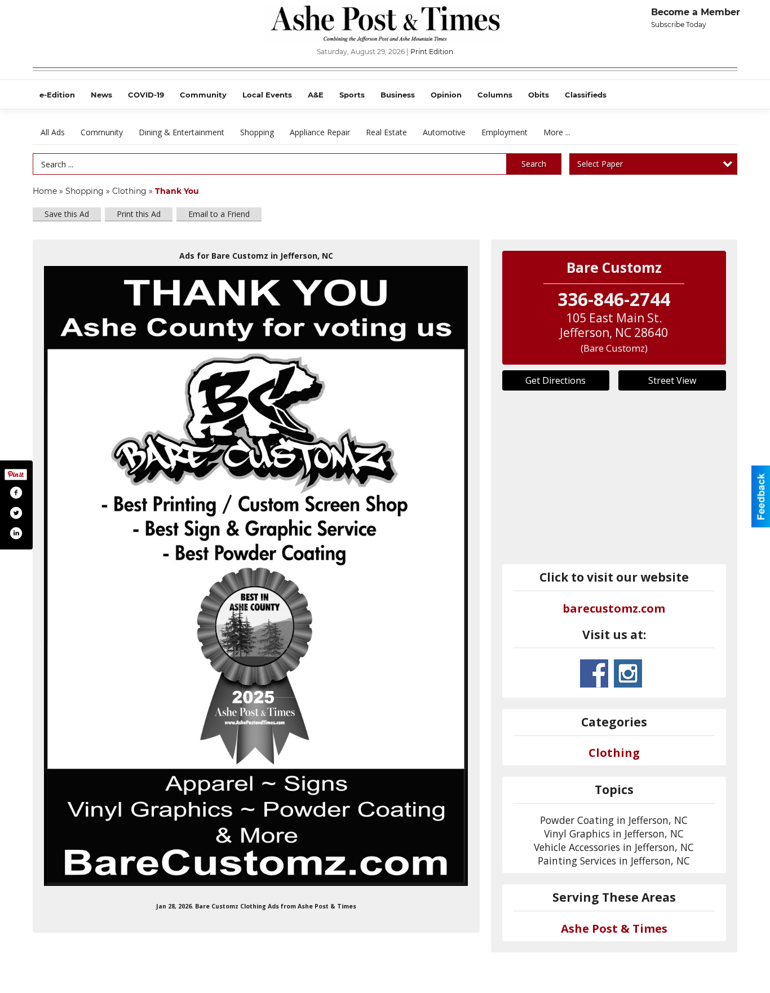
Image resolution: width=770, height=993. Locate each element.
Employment (504, 132)
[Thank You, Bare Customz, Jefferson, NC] (256, 576)
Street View (672, 380)
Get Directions (555, 380)
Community (102, 132)
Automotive (444, 132)
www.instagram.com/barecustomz (628, 673)
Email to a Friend (219, 214)
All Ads (53, 132)
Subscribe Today (678, 24)
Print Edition (431, 51)
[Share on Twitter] (15, 513)
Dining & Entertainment (181, 132)
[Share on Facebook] (15, 492)
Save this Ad (67, 214)
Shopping (257, 132)
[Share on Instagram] (15, 533)
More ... (556, 132)
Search (533, 163)
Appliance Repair (320, 132)
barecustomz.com (614, 608)
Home (45, 191)
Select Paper (600, 163)
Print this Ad (139, 214)
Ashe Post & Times (614, 928)
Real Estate (386, 132)
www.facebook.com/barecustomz (594, 673)
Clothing (129, 191)
